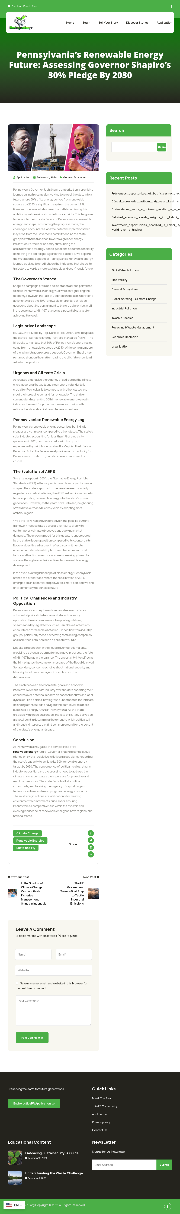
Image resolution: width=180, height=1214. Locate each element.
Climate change (27, 833)
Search (116, 130)
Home (70, 23)
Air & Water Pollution (125, 270)
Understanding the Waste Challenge (54, 1173)
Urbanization (119, 346)
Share (73, 844)
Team (86, 23)
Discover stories (137, 23)
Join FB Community (104, 1106)
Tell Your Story (108, 23)
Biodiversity (119, 280)
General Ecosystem (75, 177)
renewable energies (30, 840)
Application (164, 23)
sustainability (25, 848)
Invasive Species (122, 318)
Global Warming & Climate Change (133, 299)
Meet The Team (102, 1098)
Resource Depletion (124, 337)
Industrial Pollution (124, 308)
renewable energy (25, 752)
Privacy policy (101, 1122)
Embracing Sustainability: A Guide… (53, 1153)
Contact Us (99, 1130)
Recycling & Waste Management (132, 327)
